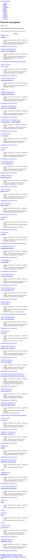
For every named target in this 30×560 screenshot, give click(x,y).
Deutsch (5, 3)
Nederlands (5, 7)
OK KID (3, 234)
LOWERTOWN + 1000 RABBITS (11, 122)
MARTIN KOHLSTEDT (8, 405)
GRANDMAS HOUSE (7, 248)
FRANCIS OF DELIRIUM (8, 108)
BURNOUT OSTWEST (8, 434)
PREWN (3, 37)
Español (5, 11)
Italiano (5, 9)
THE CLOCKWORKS (7, 319)
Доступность (15, 555)
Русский (5, 12)
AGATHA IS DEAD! (7, 276)
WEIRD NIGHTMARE (7, 94)
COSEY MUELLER (7, 163)
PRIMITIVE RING (6, 541)
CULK (3, 150)
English (5, 4)
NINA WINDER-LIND (7, 290)
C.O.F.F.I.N (4, 420)
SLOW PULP (5, 527)
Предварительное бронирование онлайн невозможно (13, 61)
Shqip (4, 17)
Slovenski (5, 18)
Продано (3, 89)
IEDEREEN (4, 474)
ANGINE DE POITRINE (8, 51)
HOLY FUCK (5, 191)
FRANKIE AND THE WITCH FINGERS (13, 376)
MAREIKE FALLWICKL (8, 462)
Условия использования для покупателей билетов (12, 556)
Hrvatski (5, 15)
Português (5, 16)
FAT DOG (4, 333)
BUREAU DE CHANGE (8, 348)
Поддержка (3, 554)
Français (5, 6)
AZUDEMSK (5, 262)
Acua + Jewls (4, 66)
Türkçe (4, 13)
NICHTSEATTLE (6, 391)
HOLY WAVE (5, 205)
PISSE (3, 219)
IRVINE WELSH (6, 177)
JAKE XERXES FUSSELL (9, 488)
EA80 (2, 502)
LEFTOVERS (5, 304)
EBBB (2, 448)
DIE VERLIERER (6, 362)
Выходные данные (11, 554)
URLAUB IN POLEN (7, 80)
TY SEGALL (4, 136)
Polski (4, 8)
